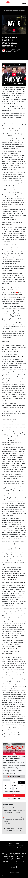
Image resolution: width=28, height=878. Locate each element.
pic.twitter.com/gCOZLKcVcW (14, 545)
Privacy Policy (18, 847)
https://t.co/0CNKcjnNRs (12, 419)
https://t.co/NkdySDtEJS (12, 287)
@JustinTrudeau (15, 573)
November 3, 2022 (21, 582)
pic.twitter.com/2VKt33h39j (9, 289)
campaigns (9, 8)
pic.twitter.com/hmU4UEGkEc (10, 648)
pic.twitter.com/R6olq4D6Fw (10, 351)
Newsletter (20, 845)
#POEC (18, 349)
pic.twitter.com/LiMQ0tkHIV (9, 579)
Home (3, 8)
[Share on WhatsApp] (2, 872)
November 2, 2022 (7, 136)
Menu (23, 3)
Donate (11, 843)
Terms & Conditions (9, 845)
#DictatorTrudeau (12, 577)
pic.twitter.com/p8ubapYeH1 (10, 131)
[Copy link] (2, 857)
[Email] (2, 861)
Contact (9, 847)
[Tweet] (2, 864)
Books (17, 843)
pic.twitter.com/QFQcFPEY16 (10, 421)
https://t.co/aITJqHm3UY (13, 129)
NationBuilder (16, 872)
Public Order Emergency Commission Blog (14, 10)
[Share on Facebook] (2, 868)
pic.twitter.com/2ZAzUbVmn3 (10, 219)
